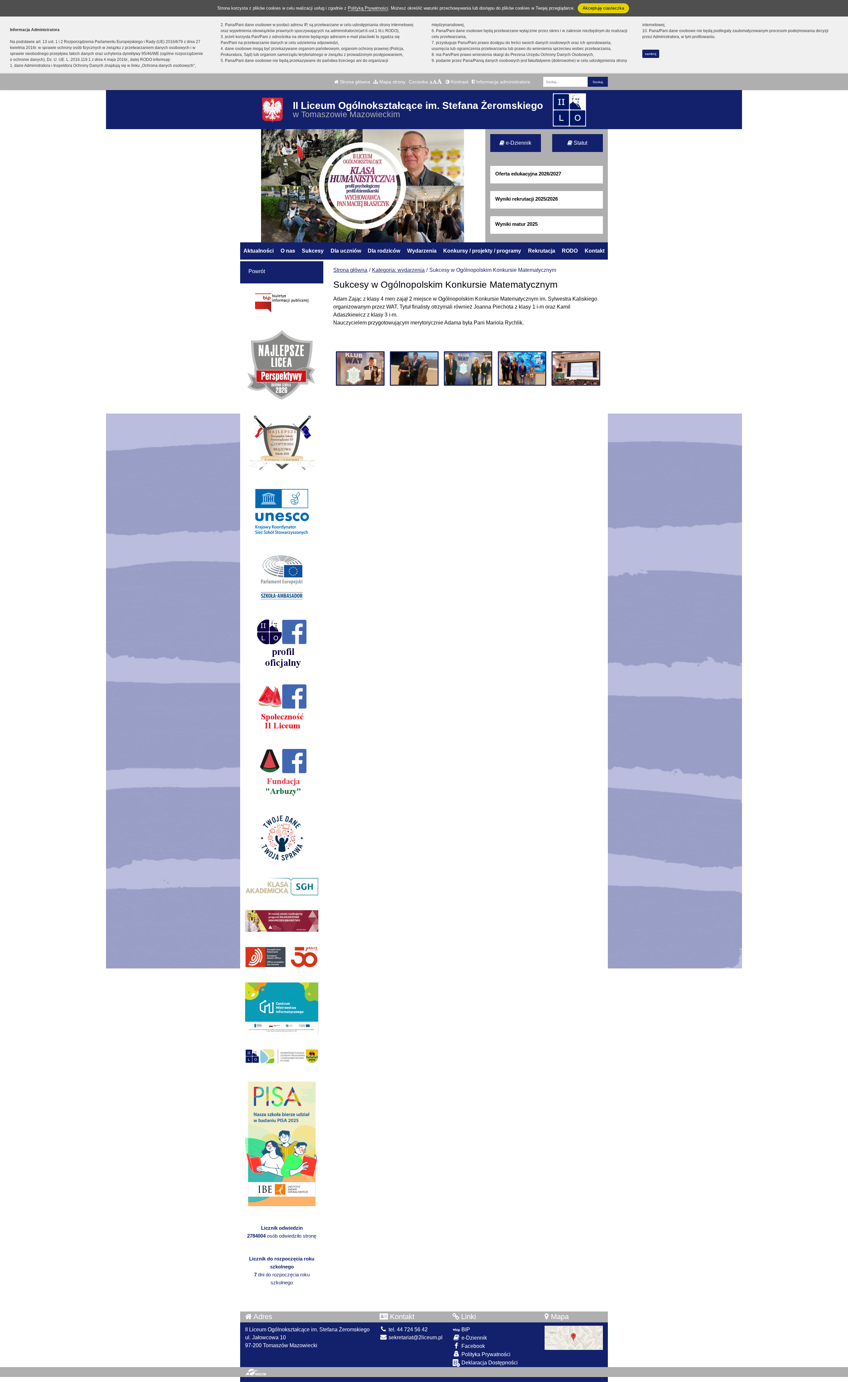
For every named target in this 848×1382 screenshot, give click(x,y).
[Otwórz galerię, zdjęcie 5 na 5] (576, 368)
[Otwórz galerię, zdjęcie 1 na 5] (360, 368)
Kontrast (459, 81)
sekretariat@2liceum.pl (415, 1337)
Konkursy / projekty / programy (482, 251)
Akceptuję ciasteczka (603, 8)
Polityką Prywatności (368, 8)
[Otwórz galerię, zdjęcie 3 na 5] (468, 368)
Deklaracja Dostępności (489, 1362)
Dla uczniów (346, 251)
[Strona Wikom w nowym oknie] (255, 1372)
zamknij (650, 54)
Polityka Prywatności (485, 1354)
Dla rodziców (384, 251)
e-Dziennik (517, 143)
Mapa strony (391, 81)
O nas (288, 251)
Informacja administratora (502, 81)
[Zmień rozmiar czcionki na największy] (439, 81)
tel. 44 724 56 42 (407, 1329)
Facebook (472, 1346)
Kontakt (595, 251)
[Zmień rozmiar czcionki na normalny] (431, 81)
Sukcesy (313, 251)
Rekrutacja (541, 251)
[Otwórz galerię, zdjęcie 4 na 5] (522, 368)
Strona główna (354, 81)
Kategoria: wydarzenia (398, 270)
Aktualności (258, 251)
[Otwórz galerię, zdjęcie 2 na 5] (414, 368)
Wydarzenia (422, 251)
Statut (579, 143)
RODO (570, 251)
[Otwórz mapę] (574, 1337)
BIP (465, 1329)
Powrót (256, 271)
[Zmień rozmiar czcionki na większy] (435, 81)
